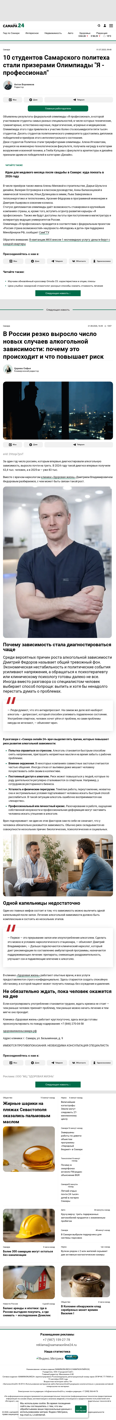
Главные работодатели (58, 108)
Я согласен (81, 1409)
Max (14, 100)
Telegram (80, 100)
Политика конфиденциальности (89, 1412)
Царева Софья (22, 368)
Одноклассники (104, 261)
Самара (6, 49)
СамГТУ (44, 232)
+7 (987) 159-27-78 (56, 1340)
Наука (63, 1098)
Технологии (66, 1158)
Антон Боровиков (24, 84)
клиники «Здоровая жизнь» (58, 477)
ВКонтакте (81, 261)
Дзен (35, 100)
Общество (7, 1098)
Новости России (10, 1304)
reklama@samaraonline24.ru (56, 1345)
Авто (63, 1210)
